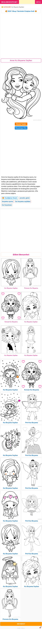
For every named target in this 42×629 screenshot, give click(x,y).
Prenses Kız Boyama (31, 288)
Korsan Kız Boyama (11, 322)
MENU (38, 2)
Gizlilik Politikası (21, 628)
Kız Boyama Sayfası (11, 288)
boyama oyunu (7, 201)
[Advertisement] (21, 36)
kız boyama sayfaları (22, 201)
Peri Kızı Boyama (31, 422)
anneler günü (24, 198)
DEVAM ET (21, 624)
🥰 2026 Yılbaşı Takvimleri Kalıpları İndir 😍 (21, 11)
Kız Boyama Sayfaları (17, 7)
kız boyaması (7, 205)
